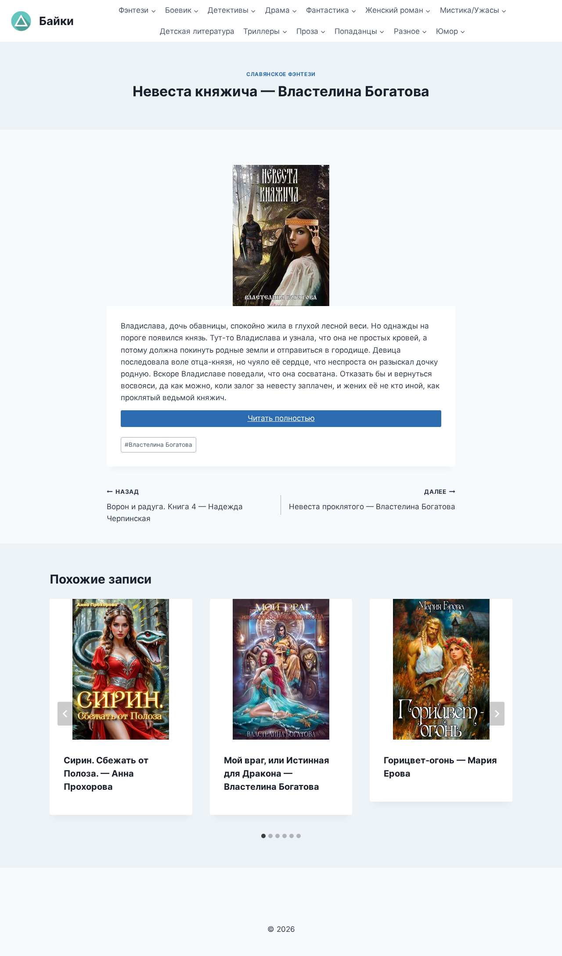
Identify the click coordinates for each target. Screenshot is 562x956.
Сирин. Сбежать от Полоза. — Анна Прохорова (106, 773)
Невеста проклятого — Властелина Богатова (372, 499)
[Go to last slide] (65, 714)
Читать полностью (281, 418)
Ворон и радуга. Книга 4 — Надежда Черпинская (175, 505)
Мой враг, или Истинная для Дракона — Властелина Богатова (276, 773)
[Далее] (496, 714)
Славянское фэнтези (281, 74)
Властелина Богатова (158, 444)
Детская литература (197, 31)
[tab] (263, 836)
